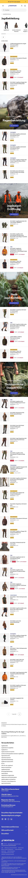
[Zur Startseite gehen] (12, 5)
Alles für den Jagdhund (7, 765)
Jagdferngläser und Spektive (8, 779)
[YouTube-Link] (5, 819)
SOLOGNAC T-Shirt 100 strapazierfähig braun (15, 352)
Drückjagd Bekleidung (6, 771)
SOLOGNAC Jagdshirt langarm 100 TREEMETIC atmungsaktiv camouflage (18, 468)
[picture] (4, 47)
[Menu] (3, 5)
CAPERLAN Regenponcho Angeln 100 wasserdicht (18, 44)
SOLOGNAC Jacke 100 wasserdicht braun (15, 621)
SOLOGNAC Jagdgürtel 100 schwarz (17, 699)
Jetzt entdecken (14, 125)
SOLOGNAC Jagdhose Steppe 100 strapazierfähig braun (18, 532)
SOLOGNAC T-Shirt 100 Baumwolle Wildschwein (18, 649)
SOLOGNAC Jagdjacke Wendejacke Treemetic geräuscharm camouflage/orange (18, 250)
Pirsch (2, 763)
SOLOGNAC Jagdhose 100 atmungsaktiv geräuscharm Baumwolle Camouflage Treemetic (18, 235)
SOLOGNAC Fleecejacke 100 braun (18, 518)
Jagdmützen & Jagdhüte (7, 747)
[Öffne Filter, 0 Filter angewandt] (3, 37)
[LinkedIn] (11, 819)
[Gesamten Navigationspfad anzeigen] (1, 14)
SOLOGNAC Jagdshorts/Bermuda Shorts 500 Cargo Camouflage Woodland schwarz (18, 326)
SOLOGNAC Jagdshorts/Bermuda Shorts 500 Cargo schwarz (18, 608)
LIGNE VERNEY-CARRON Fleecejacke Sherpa (16, 337)
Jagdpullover (4, 749)
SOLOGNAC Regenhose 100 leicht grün (18, 504)
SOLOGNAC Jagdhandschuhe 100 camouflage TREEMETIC (18, 221)
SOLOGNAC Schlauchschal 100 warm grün (17, 543)
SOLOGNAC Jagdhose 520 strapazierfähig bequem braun (17, 402)
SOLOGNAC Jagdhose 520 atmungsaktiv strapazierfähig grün (17, 454)
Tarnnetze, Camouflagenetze (8, 781)
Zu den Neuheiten (14, 303)
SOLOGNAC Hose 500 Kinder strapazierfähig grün (17, 426)
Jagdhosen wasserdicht (7, 761)
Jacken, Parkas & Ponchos (16, 30)
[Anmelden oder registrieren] (21, 5)
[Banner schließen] (25, 2)
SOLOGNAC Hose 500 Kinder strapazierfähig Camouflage (17, 171)
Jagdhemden (4, 745)
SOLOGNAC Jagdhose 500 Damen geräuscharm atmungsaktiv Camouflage (18, 479)
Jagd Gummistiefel (6, 783)
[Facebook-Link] (2, 819)
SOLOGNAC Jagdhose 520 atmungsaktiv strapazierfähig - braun (18, 571)
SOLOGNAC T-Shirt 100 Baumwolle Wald (18, 597)
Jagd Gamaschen (5, 755)
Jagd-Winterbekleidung (7, 759)
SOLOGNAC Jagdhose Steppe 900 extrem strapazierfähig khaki (18, 83)
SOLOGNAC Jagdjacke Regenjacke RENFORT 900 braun (18, 584)
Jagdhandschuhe (5, 769)
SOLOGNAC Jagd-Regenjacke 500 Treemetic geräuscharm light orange (18, 674)
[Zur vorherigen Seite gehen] (8, 714)
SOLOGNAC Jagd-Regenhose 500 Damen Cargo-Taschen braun (18, 439)
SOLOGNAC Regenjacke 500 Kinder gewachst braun (17, 413)
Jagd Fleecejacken (6, 757)
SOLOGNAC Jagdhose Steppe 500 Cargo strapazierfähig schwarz (18, 160)
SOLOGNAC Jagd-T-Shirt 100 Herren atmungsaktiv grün (17, 660)
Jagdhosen (6, 30)
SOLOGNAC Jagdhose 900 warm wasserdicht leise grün (18, 686)
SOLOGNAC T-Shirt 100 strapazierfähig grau (15, 262)
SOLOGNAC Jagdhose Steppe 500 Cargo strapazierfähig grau (18, 636)
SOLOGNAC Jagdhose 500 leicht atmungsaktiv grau (18, 134)
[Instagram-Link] (8, 819)
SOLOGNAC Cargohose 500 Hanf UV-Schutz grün (18, 310)
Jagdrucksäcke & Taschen (7, 751)
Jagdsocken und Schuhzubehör (9, 777)
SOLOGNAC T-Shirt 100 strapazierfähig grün (15, 71)
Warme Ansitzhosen (6, 767)
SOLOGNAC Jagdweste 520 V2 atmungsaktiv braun (17, 557)
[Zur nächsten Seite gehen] (19, 714)
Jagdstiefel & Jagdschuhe (7, 775)
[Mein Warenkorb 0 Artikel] (25, 5)
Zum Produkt (14, 392)
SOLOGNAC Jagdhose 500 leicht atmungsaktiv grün (18, 147)
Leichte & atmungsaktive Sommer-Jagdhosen (12, 753)
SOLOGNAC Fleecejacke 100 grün (18, 58)
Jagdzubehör (4, 773)
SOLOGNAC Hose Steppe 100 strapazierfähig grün (17, 493)
